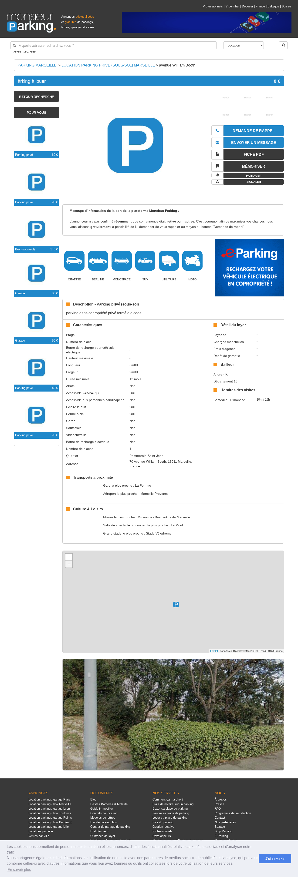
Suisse (286, 6)
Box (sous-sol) (25, 249)
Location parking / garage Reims (50, 817)
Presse (219, 804)
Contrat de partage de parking (110, 826)
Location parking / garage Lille (48, 826)
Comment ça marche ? (167, 799)
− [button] (69, 564)
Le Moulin (178, 525)
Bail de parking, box (103, 822)
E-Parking (221, 836)
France (260, 6)
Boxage (220, 826)
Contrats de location (103, 813)
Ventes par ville (38, 836)
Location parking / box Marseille (49, 804)
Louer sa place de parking (169, 817)
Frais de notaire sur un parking (172, 804)
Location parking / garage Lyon (49, 808)
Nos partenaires (225, 822)
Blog (93, 799)
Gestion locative (163, 826)
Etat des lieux (99, 831)
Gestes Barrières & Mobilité (109, 804)
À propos (221, 799)
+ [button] (69, 557)
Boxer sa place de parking (170, 808)
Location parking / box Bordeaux (50, 822)
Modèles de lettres (102, 817)
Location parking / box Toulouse (49, 813)
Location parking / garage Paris (49, 799)
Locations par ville (40, 831)
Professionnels (213, 6)
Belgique (273, 6)
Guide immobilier (101, 808)
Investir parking (162, 822)
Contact (220, 817)
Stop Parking (223, 831)
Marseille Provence (154, 493)
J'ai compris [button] (274, 858)
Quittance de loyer (102, 836)
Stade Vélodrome (159, 533)
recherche (36, 97)
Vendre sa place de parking (170, 813)
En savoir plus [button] (19, 870)
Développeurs (161, 836)
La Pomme (143, 485)
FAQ (218, 808)
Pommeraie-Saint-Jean (146, 456)
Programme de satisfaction (233, 813)
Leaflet (214, 651)
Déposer (247, 6)
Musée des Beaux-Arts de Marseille (164, 517)
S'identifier (232, 6)
